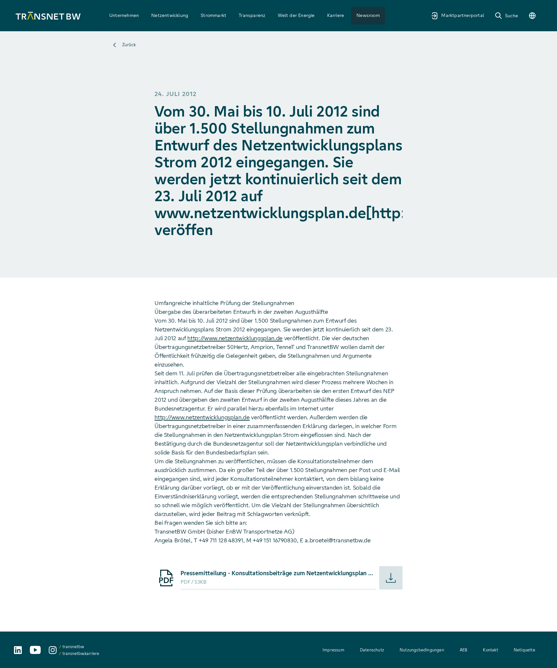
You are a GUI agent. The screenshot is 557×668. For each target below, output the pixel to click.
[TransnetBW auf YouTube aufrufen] (35, 650)
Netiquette (524, 649)
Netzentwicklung (169, 15)
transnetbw (73, 647)
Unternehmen (124, 15)
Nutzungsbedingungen (422, 649)
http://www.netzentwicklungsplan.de (234, 338)
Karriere (335, 15)
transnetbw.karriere (80, 653)
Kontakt (490, 649)
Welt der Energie (296, 15)
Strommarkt (213, 15)
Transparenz (252, 15)
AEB (464, 649)
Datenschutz (372, 649)
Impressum (333, 649)
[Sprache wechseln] (532, 15)
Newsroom (368, 15)
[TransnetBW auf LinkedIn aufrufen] (18, 650)
